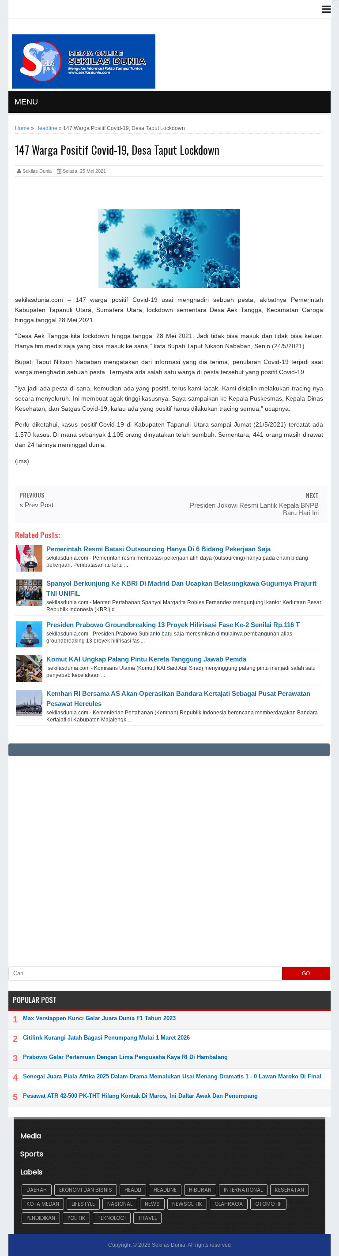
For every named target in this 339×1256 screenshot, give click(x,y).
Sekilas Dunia (168, 1245)
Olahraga (229, 1204)
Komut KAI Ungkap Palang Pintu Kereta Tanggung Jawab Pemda (146, 659)
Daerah (36, 1189)
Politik (76, 1218)
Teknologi (112, 1218)
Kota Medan (42, 1204)
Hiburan (200, 1189)
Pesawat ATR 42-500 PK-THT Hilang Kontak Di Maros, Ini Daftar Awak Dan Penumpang (140, 1095)
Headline (165, 1189)
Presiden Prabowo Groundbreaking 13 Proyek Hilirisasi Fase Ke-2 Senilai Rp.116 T (173, 624)
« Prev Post (36, 505)
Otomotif (268, 1204)
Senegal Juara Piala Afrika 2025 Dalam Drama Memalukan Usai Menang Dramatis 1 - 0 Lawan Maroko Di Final (172, 1076)
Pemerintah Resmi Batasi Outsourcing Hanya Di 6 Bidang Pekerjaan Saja (158, 549)
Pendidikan (40, 1218)
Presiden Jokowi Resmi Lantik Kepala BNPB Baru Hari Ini (254, 509)
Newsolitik (187, 1204)
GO (306, 973)
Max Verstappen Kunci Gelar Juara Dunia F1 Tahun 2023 (99, 1018)
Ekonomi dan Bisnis (85, 1189)
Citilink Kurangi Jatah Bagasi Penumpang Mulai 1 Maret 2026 (106, 1037)
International (243, 1189)
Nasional (119, 1204)
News (152, 1204)
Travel (147, 1218)
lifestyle (83, 1204)
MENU (26, 101)
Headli (132, 1189)
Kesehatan (289, 1189)
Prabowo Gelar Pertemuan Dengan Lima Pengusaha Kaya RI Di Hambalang (125, 1057)
